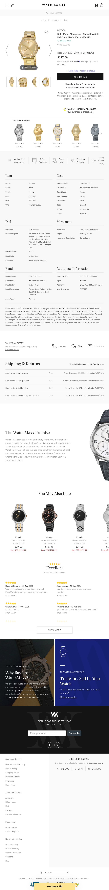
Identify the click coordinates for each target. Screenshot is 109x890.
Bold (66, 20)
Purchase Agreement (78, 878)
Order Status (11, 827)
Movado (55, 20)
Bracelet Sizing (11, 844)
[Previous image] (7, 50)
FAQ (7, 806)
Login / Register (12, 831)
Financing (9, 780)
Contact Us (10, 784)
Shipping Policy (12, 772)
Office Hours (10, 801)
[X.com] (57, 745)
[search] (47, 13)
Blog (7, 860)
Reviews (8, 810)
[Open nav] (6, 5)
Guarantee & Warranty (15, 764)
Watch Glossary (12, 848)
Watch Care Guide (13, 852)
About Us (9, 797)
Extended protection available (80, 70)
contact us (92, 95)
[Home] (54, 5)
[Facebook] (49, 745)
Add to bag (80, 76)
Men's (43, 20)
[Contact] (12, 5)
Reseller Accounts (13, 814)
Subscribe (74, 733)
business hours (12, 349)
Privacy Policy (56, 878)
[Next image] (50, 50)
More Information (68, 697)
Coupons (9, 856)
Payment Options (12, 776)
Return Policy (11, 768)
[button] (102, 5)
